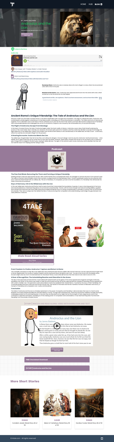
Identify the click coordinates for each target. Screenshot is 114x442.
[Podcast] (12, 69)
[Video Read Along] (12, 76)
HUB (91, 4)
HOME (83, 4)
